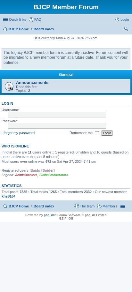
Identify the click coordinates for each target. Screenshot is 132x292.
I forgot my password (18, 133)
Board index (44, 206)
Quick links (17, 19)
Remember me (82, 133)
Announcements (32, 82)
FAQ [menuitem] (37, 19)
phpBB (49, 215)
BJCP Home (19, 206)
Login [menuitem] (124, 19)
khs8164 (8, 196)
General (66, 74)
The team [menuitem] (87, 206)
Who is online (15, 146)
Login (7, 103)
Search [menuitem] (126, 29)
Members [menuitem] (110, 206)
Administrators (26, 175)
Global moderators (53, 175)
